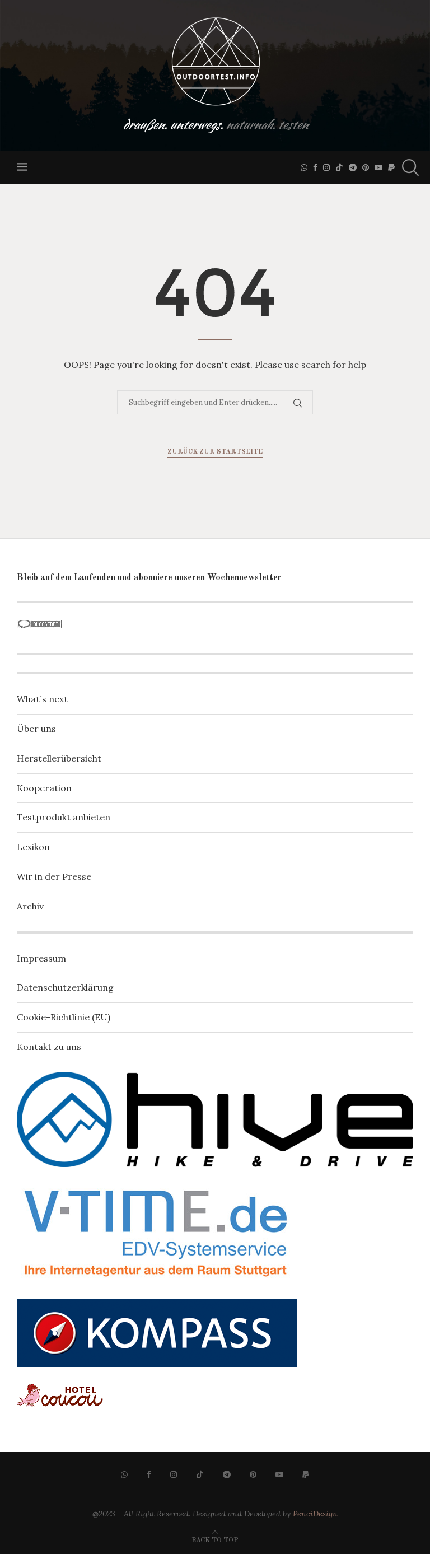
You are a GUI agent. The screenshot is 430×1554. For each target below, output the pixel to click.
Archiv (30, 906)
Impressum (41, 958)
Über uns (36, 728)
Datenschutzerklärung (65, 987)
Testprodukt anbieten (63, 817)
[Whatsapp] (304, 167)
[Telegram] (353, 167)
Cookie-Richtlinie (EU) (63, 1017)
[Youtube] (378, 167)
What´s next (42, 698)
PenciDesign (315, 1514)
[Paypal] (391, 167)
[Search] (407, 167)
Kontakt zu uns (49, 1046)
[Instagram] (326, 167)
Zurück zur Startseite (215, 452)
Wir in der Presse (54, 876)
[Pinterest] (365, 167)
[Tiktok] (339, 167)
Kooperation (44, 788)
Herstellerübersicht (59, 758)
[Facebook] (315, 167)
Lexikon (33, 846)
